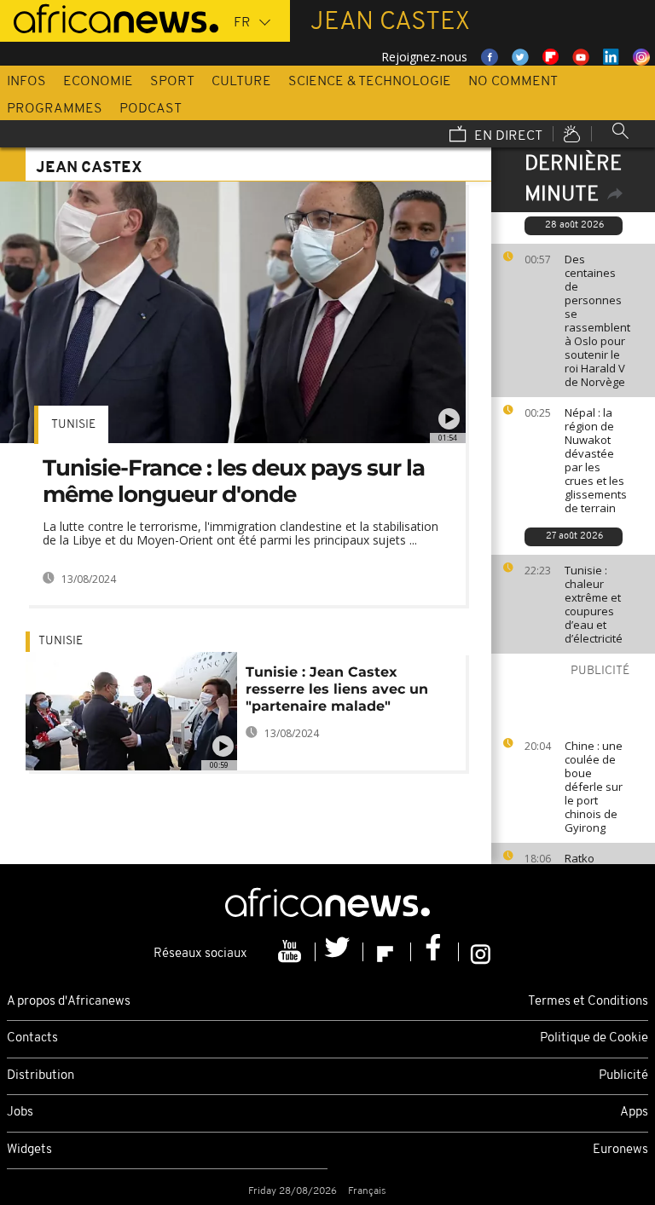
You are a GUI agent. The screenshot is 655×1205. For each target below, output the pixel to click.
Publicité (623, 1076)
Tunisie (73, 424)
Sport (172, 82)
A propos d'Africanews (68, 1001)
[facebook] (435, 952)
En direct (506, 136)
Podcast (150, 109)
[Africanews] (109, 17)
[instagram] (480, 952)
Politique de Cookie (594, 1038)
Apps (634, 1112)
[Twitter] (339, 952)
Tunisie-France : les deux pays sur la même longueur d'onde (234, 481)
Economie (98, 82)
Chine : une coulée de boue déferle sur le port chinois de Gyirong (594, 786)
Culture (241, 82)
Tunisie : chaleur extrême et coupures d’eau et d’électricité (594, 604)
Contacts (32, 1038)
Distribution (40, 1076)
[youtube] (292, 952)
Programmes (54, 109)
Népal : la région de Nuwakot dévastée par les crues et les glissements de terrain (596, 460)
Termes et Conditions (588, 1001)
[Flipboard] (387, 952)
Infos (26, 82)
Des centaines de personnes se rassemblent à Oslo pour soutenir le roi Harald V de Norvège (597, 320)
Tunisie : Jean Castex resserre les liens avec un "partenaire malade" (337, 689)
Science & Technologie (369, 82)
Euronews (620, 1150)
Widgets (29, 1150)
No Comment (513, 82)
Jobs (20, 1112)
